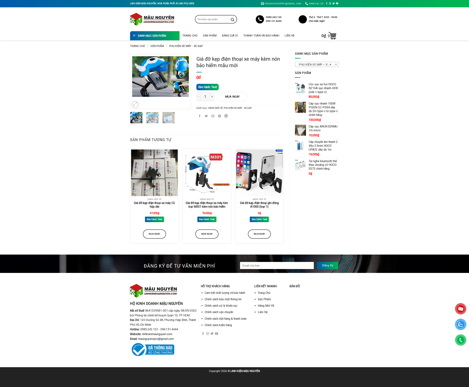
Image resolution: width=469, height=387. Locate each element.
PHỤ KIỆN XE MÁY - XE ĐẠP (186, 46)
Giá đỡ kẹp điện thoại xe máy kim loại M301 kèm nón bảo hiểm (207, 205)
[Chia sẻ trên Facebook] (200, 116)
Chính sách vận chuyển (219, 312)
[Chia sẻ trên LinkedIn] (226, 116)
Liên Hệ (289, 35)
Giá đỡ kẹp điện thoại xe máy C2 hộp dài (154, 205)
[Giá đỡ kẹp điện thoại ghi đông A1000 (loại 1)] (259, 172)
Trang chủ (137, 46)
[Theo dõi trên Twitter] (334, 3)
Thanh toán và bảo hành (261, 35)
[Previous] (137, 76)
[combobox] (317, 64)
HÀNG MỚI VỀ (215, 108)
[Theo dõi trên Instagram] (330, 3)
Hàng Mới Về (266, 305)
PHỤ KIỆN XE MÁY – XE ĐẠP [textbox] (317, 64)
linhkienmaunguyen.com (157, 334)
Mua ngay (232, 96)
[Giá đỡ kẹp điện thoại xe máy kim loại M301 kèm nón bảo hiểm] (207, 172)
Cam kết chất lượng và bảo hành (225, 293)
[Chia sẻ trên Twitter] (206, 116)
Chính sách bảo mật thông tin (223, 299)
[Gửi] (235, 19)
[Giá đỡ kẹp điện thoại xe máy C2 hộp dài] (154, 172)
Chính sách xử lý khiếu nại (221, 305)
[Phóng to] (135, 104)
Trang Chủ (189, 35)
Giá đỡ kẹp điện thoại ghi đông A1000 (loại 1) (259, 205)
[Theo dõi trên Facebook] (327, 3)
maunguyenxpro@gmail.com (156, 339)
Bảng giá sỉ (230, 35)
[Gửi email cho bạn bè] (213, 116)
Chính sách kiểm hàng (218, 325)
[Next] (183, 76)
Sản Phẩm (210, 35)
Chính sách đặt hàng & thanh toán (226, 318)
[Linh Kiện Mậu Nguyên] (152, 19)
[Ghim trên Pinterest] (220, 116)
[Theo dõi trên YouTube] (337, 3)
